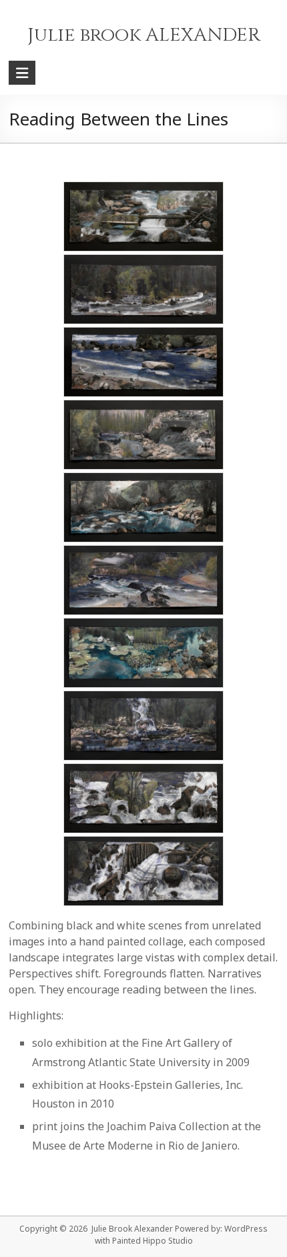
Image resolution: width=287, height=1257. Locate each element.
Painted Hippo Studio (152, 1240)
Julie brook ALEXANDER (143, 35)
